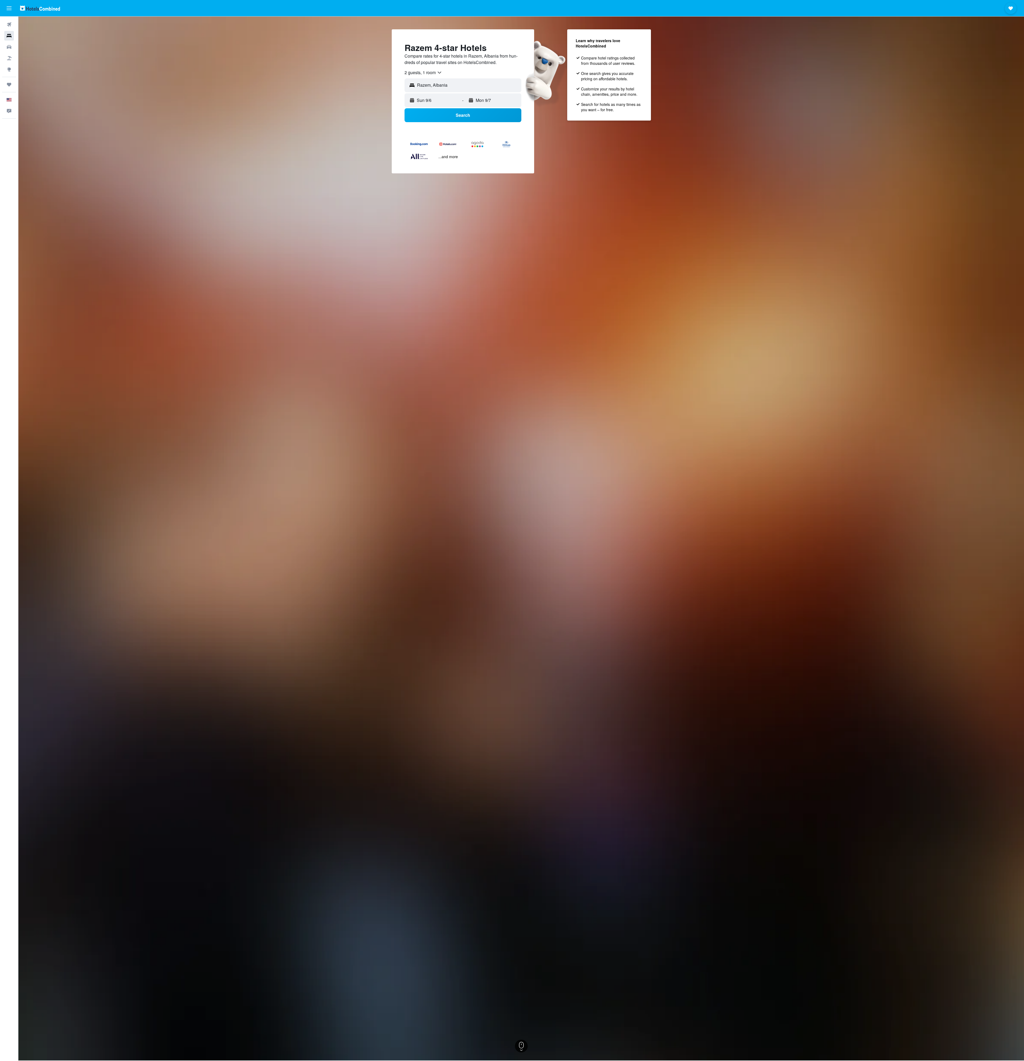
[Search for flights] (9, 24)
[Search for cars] (9, 47)
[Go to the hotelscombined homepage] (40, 8)
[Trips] (9, 84)
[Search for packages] (9, 58)
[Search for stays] (9, 35)
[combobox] (423, 72)
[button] (9, 8)
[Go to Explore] (9, 69)
